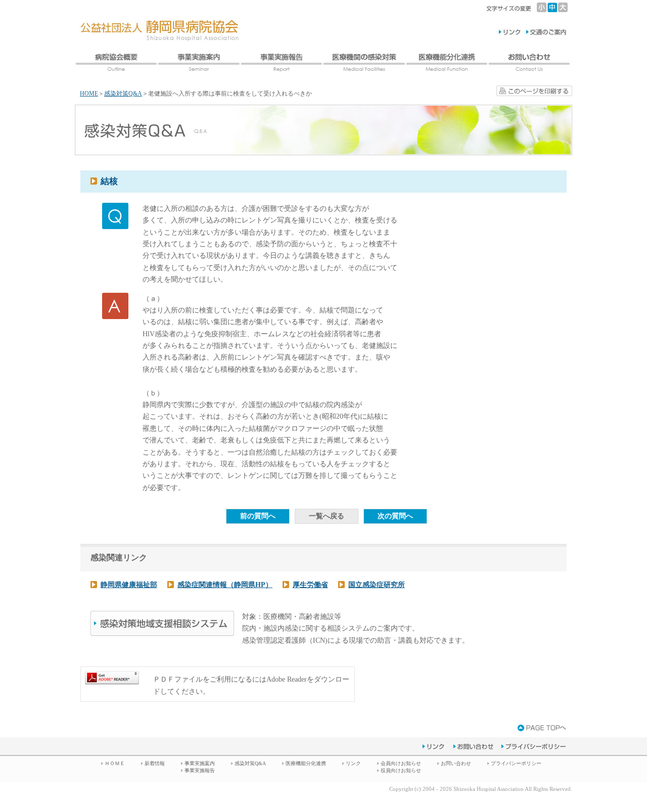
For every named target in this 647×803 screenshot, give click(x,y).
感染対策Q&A (123, 93)
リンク (353, 763)
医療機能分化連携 (306, 763)
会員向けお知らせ (401, 763)
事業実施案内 (199, 763)
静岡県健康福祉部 (129, 585)
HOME (89, 93)
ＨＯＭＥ (115, 763)
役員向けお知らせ (401, 770)
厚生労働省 (310, 585)
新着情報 (155, 763)
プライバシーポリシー (516, 763)
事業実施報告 (199, 770)
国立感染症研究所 (376, 585)
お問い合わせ (456, 763)
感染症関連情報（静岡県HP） (224, 585)
